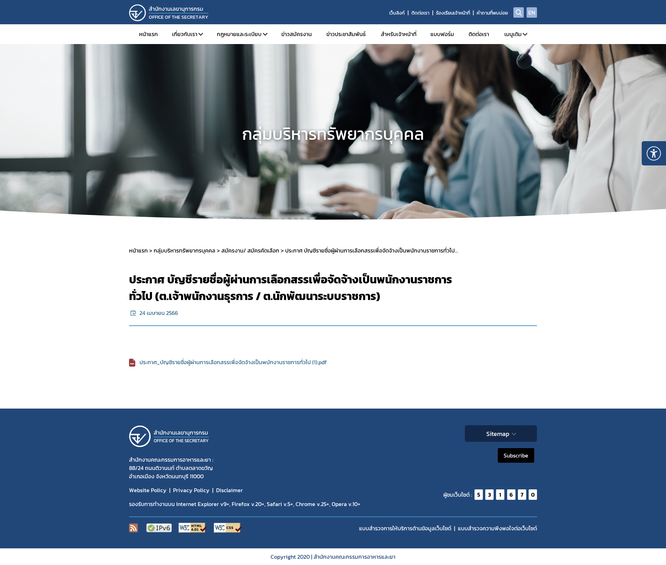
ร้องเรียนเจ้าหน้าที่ (453, 13)
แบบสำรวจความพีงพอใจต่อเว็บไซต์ (497, 528)
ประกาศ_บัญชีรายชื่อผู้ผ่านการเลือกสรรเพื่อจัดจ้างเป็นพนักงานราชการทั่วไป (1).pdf (233, 362)
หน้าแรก (148, 34)
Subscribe (516, 455)
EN (531, 12)
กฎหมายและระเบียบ (239, 34)
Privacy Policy (191, 490)
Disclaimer (229, 490)
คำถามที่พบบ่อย (492, 13)
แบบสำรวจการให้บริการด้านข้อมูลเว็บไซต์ (405, 528)
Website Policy (147, 490)
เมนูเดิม (513, 34)
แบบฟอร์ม (442, 34)
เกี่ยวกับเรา (184, 34)
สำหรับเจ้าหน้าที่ (399, 34)
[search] (518, 12)
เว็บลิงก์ (397, 13)
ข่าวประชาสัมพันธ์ (346, 34)
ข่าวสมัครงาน (296, 34)
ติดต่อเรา (420, 13)
